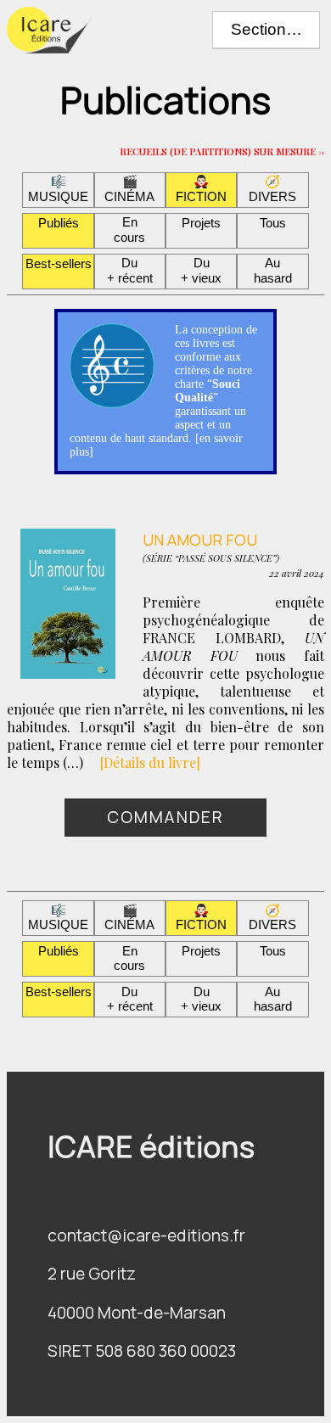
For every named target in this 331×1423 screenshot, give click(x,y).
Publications (165, 100)
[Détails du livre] (150, 762)
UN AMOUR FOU (200, 537)
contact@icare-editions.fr (146, 1235)
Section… (266, 29)
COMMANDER (165, 817)
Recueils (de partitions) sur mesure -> (222, 150)
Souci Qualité (207, 391)
